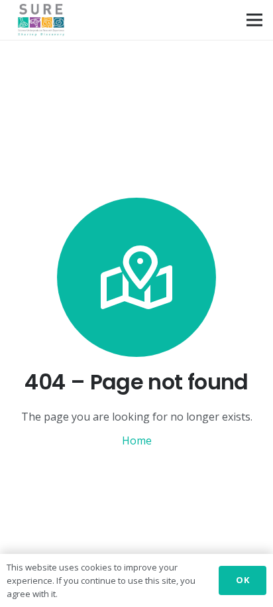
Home (137, 440)
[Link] (41, 19)
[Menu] (254, 19)
